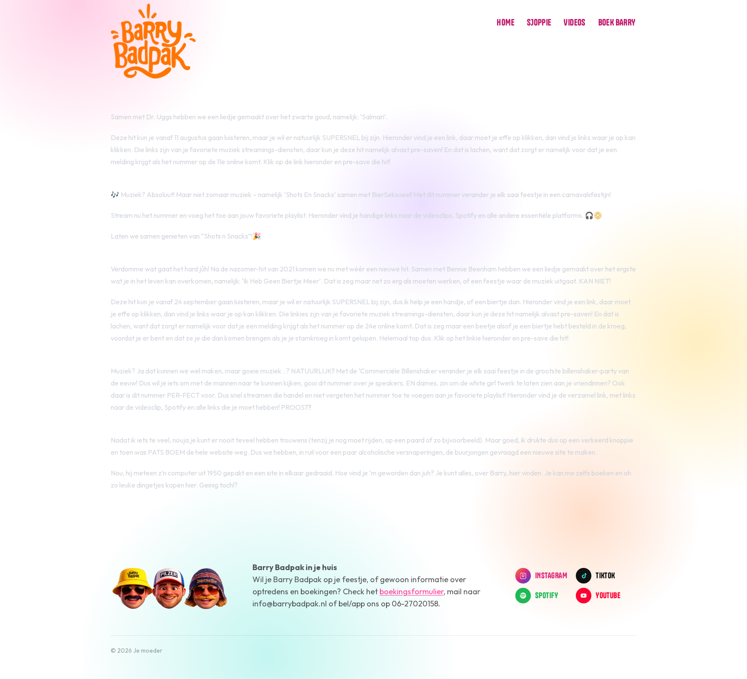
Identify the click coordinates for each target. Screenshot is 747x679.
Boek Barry (616, 22)
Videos (574, 22)
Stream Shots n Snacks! (147, 256)
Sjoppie (539, 22)
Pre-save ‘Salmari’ (140, 182)
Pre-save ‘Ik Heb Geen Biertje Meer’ (166, 358)
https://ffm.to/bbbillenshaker (156, 428)
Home (505, 22)
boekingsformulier (412, 591)
